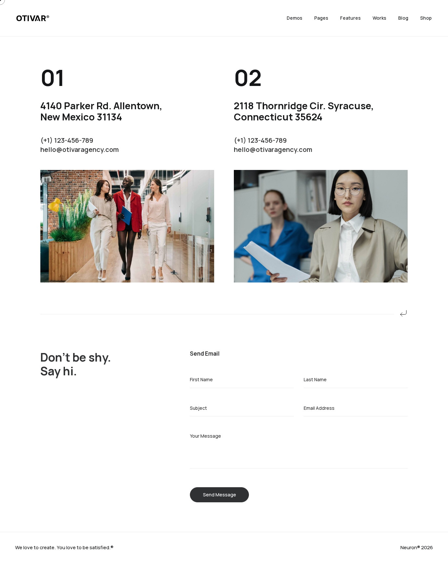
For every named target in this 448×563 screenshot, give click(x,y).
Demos (294, 18)
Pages (321, 18)
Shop (426, 18)
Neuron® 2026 (416, 547)
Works (379, 18)
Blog (403, 18)
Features (350, 18)
